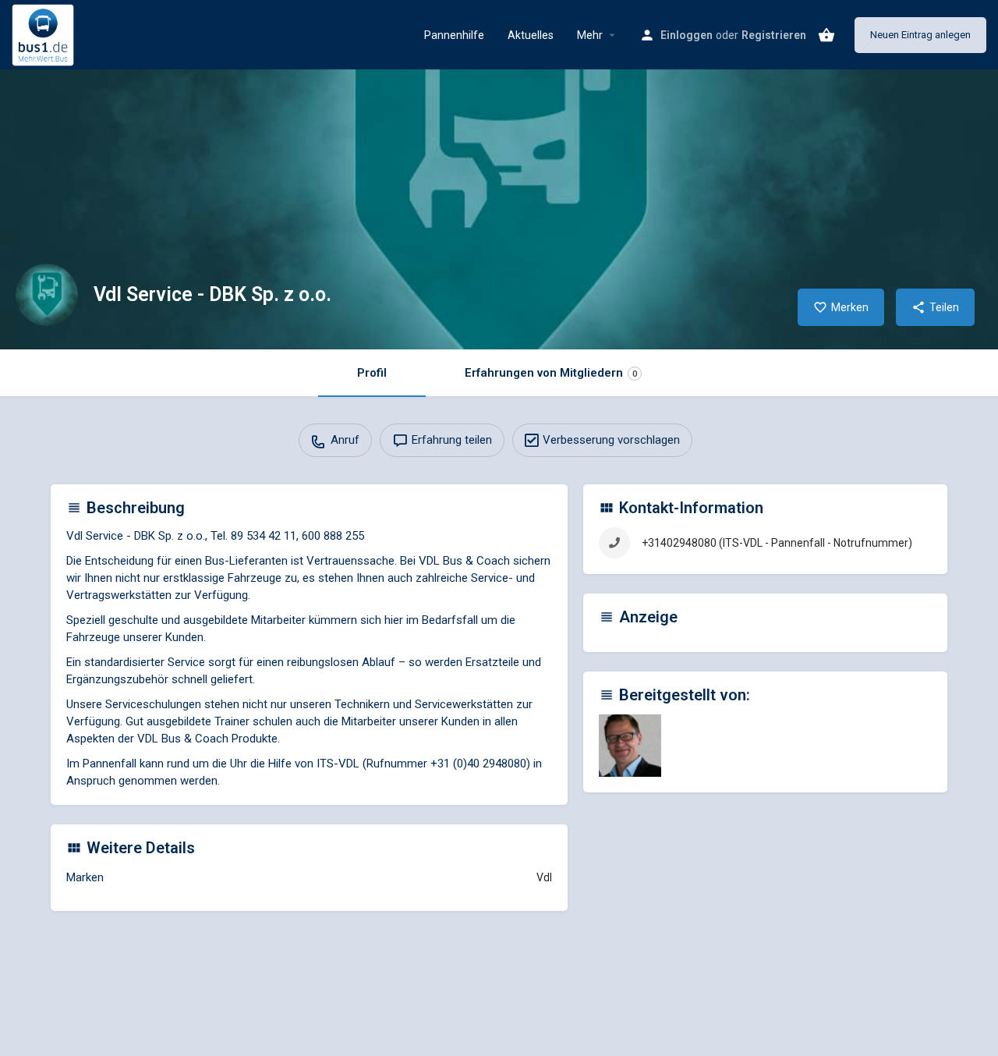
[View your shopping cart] (826, 35)
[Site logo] (45, 33)
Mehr (590, 35)
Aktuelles (531, 35)
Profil (372, 373)
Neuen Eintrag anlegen (920, 35)
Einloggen (686, 35)
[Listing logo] (47, 295)
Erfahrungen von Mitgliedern (551, 373)
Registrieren (773, 35)
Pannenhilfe (454, 35)
